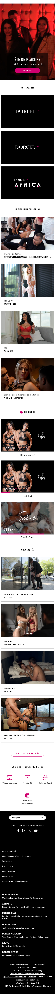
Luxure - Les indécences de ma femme (21, 395)
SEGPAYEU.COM (18, 977)
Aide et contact (9, 851)
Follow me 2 (9, 688)
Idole (6, 348)
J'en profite (27, 70)
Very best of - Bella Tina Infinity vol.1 (20, 735)
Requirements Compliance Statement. (27, 973)
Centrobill (32, 977)
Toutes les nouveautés (27, 753)
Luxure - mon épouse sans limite (18, 594)
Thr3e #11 (8, 641)
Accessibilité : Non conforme (15, 881)
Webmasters (7, 861)
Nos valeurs (7, 876)
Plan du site (7, 866)
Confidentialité (8, 871)
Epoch (6, 977)
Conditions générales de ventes (16, 856)
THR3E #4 (8, 301)
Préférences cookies (27, 967)
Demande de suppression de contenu (27, 964)
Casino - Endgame (12, 254)
